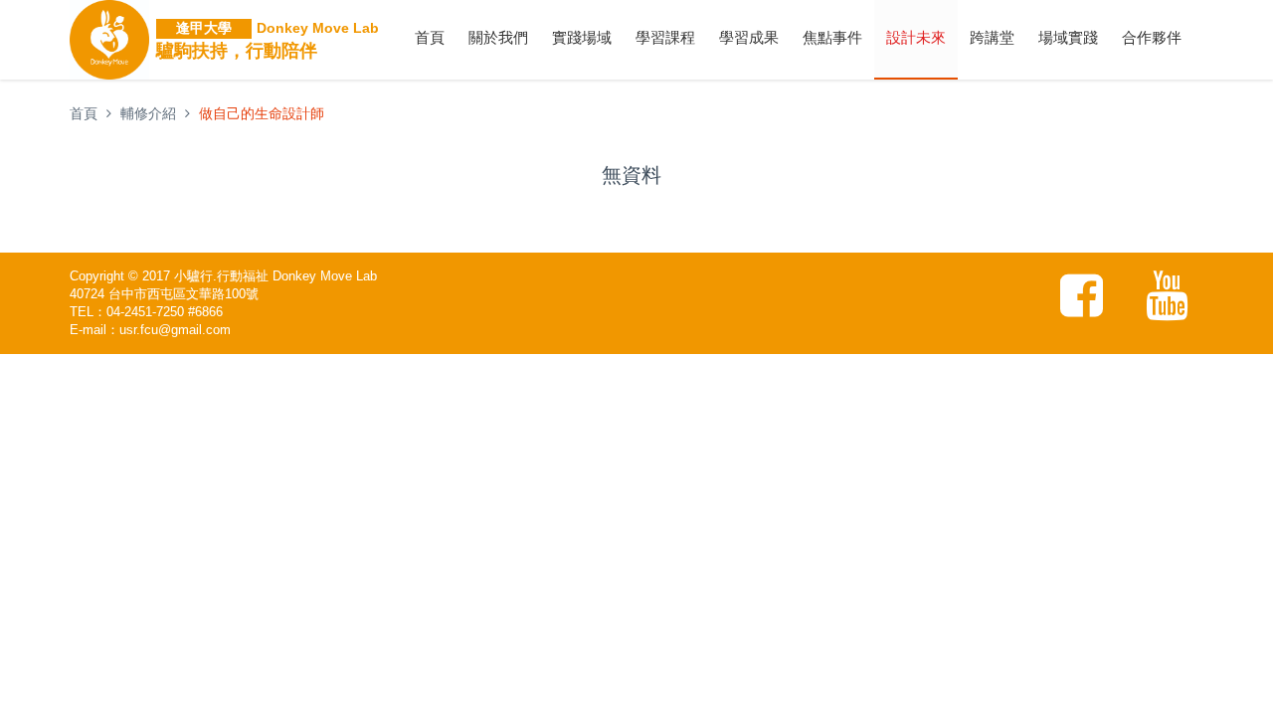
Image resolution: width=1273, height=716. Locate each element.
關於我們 (498, 37)
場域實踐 (1068, 37)
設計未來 (916, 37)
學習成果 (749, 37)
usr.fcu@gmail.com (175, 329)
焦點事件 (832, 37)
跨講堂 (992, 37)
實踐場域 (582, 37)
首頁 (430, 37)
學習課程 (665, 37)
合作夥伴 (1152, 37)
